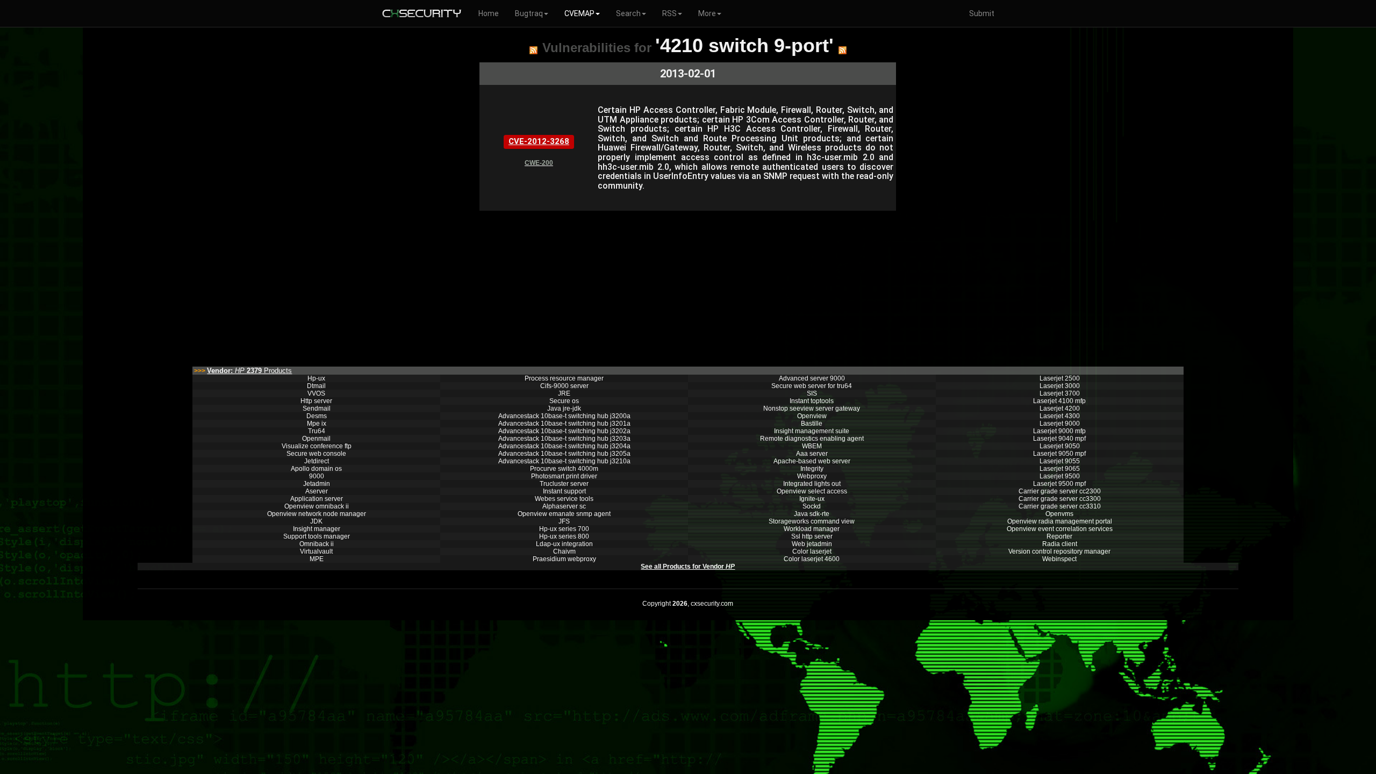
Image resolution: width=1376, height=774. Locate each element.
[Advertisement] (625, 286)
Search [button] (628, 13)
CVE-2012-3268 (538, 141)
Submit (981, 13)
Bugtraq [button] (529, 13)
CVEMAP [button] (579, 13)
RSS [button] (669, 13)
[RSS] (533, 50)
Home (488, 13)
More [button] (707, 13)
